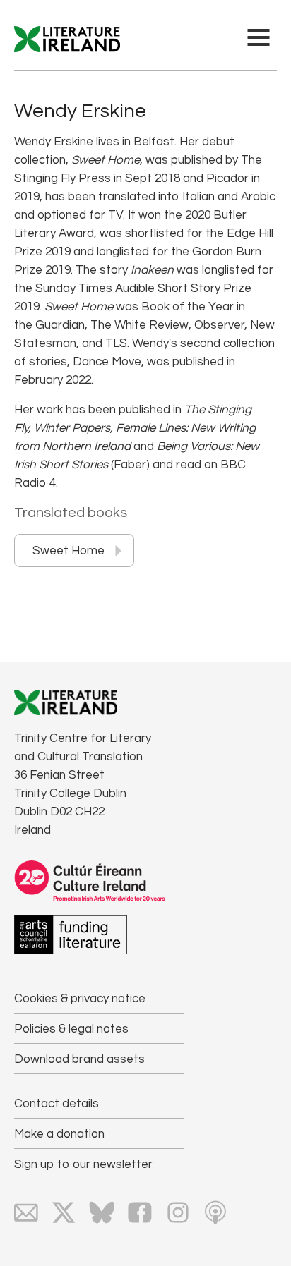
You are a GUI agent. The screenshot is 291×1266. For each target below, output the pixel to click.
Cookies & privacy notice (80, 998)
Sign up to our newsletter (83, 1164)
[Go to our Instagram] (178, 1212)
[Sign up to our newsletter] (26, 1212)
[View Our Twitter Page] (63, 1212)
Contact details (56, 1103)
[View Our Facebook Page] (140, 1212)
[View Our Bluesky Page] (101, 1212)
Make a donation (59, 1134)
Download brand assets (79, 1059)
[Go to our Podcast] (215, 1212)
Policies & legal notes (71, 1029)
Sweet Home (68, 550)
